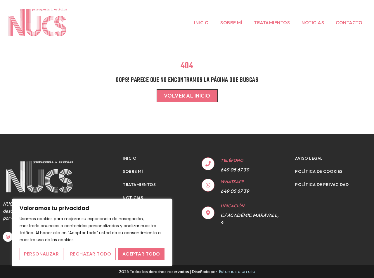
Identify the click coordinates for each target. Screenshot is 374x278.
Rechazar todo (90, 254)
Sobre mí (231, 22)
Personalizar (41, 254)
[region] (92, 232)
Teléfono (232, 160)
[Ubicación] (208, 212)
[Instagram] (8, 237)
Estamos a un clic (237, 271)
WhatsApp (232, 181)
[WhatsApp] (208, 185)
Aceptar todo (141, 254)
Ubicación (233, 205)
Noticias (313, 22)
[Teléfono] (208, 163)
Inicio (201, 22)
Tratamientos (272, 22)
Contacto (349, 22)
